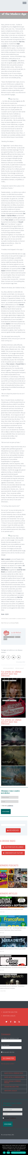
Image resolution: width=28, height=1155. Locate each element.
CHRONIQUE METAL (9, 637)
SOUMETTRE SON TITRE (10, 1012)
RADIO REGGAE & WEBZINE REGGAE (12, 1082)
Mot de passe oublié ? (7, 1064)
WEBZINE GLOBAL (11, 916)
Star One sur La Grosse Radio (10, 623)
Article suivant (19, 668)
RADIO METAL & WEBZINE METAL (14, 1077)
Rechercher (14, 830)
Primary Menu (24, 3)
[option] (13, 698)
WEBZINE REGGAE (8, 897)
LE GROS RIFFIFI (3, 870)
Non (8, 1152)
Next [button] (26, 879)
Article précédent (8, 668)
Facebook (8, 657)
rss (19, 1022)
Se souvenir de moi (8, 1052)
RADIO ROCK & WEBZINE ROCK (13, 1073)
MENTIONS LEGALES (9, 1016)
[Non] (26, 1149)
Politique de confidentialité (18, 1152)
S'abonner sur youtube (14, 853)
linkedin (15, 1022)
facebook (10, 1022)
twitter (6, 1022)
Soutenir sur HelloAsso (14, 847)
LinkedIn (13, 657)
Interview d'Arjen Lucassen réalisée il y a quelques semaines (13, 618)
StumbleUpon (19, 657)
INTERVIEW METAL (6, 680)
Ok (4, 1152)
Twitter (3, 657)
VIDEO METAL (7, 974)
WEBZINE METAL (13, 680)
